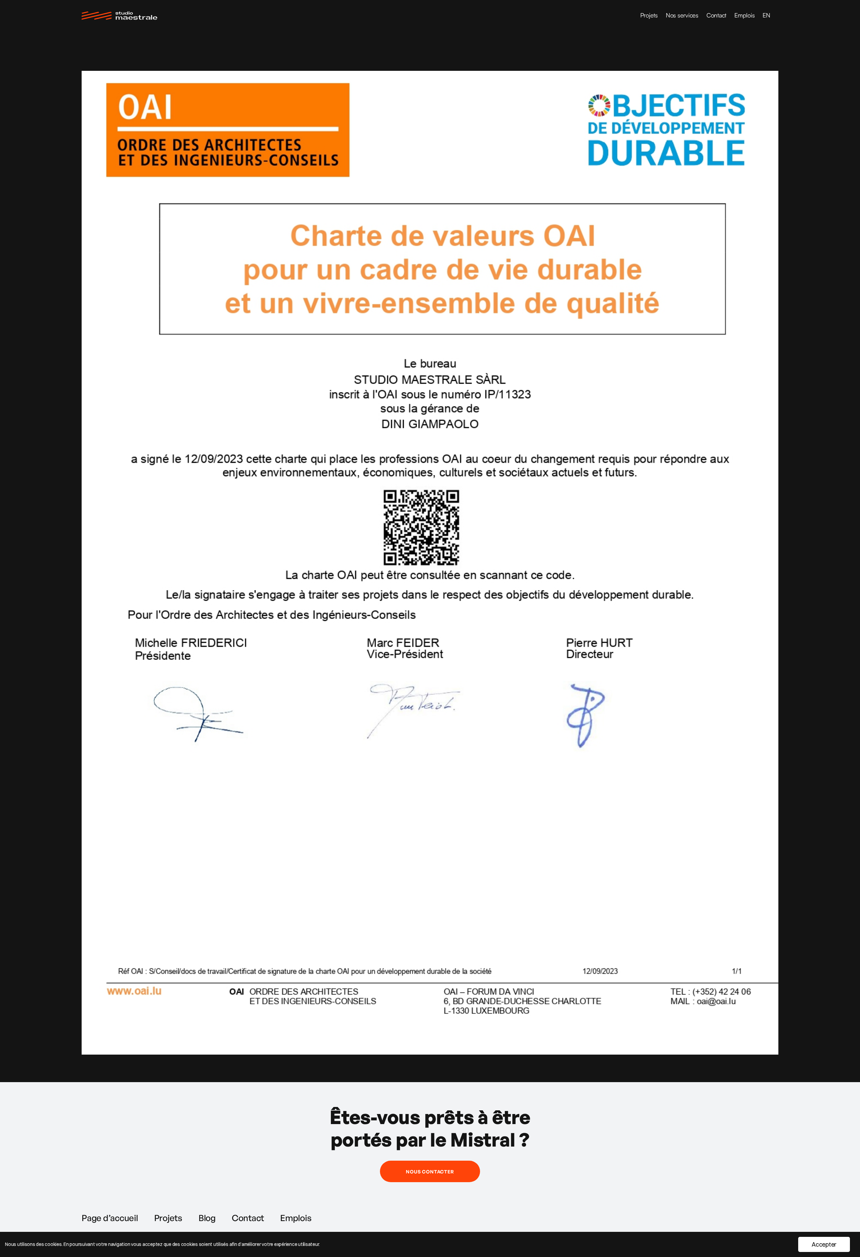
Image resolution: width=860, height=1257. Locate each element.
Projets (649, 15)
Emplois (744, 15)
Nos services (682, 15)
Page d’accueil (110, 1217)
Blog (207, 1217)
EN (766, 15)
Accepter (824, 1244)
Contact (716, 15)
